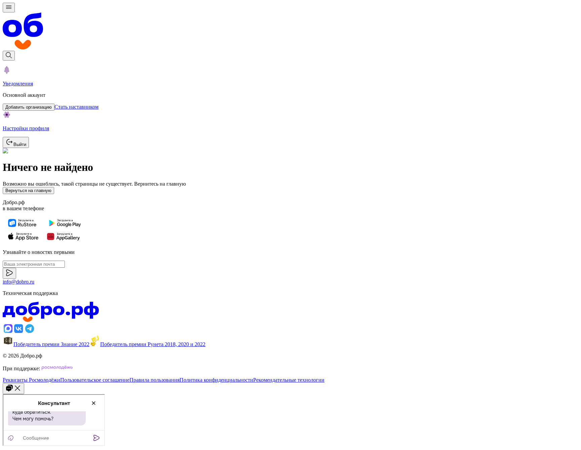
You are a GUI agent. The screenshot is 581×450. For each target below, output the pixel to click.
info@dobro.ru (18, 282)
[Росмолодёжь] (57, 368)
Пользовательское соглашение (94, 380)
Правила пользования (154, 380)
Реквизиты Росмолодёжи (31, 380)
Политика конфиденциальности (216, 380)
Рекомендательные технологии (288, 380)
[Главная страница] (290, 31)
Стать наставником (76, 107)
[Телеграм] (29, 332)
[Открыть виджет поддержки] (13, 388)
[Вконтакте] (18, 332)
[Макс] (8, 332)
